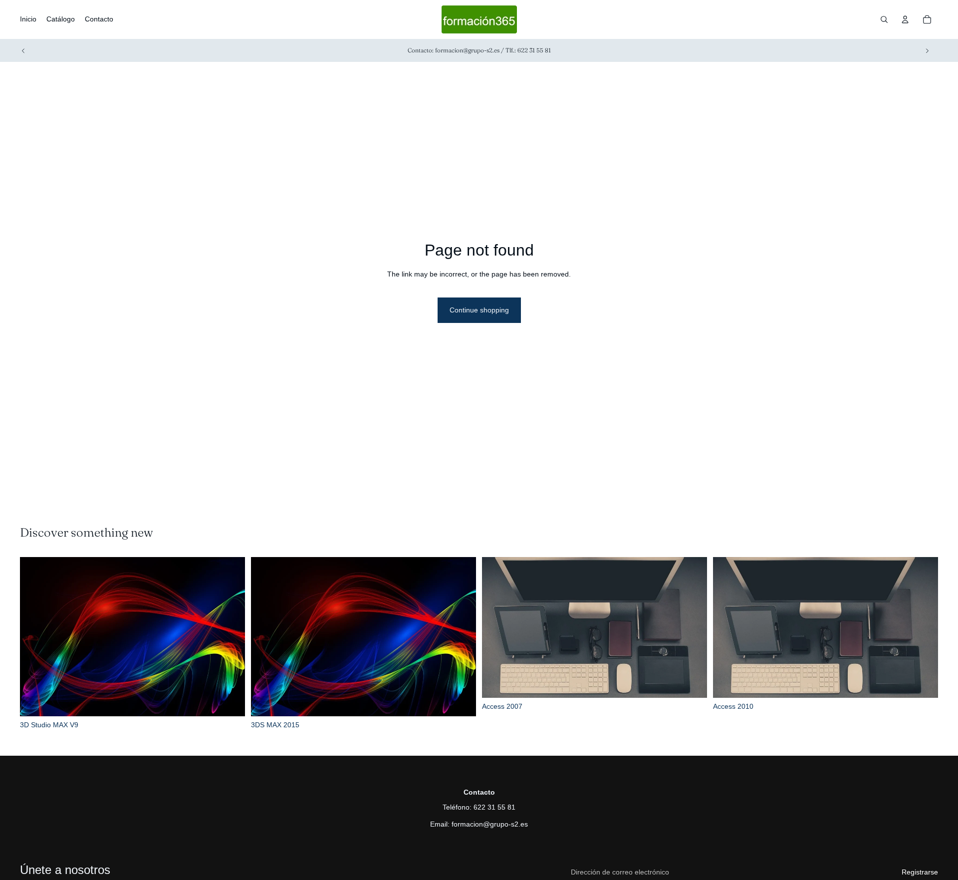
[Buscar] (884, 19)
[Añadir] (230, 701)
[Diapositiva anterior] (23, 50)
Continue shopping (479, 310)
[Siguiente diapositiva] (927, 50)
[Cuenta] (905, 19)
